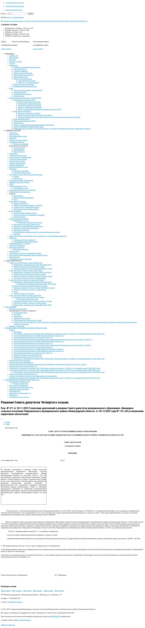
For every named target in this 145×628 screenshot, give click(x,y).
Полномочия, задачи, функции (20, 259)
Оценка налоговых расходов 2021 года (23, 374)
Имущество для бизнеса (22, 111)
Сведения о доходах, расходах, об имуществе (30, 278)
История (12, 59)
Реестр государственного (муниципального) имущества (34, 125)
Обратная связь (14, 391)
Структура (13, 132)
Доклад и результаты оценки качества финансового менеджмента (33, 376)
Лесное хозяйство (20, 69)
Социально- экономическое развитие (27, 67)
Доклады (17, 234)
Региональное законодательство (29, 104)
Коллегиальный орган (22, 119)
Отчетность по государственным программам (25, 175)
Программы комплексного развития (22, 190)
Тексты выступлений (17, 161)
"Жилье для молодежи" (22, 318)
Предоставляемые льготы (18, 167)
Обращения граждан (16, 142)
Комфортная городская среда (19, 192)
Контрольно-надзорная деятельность (27, 224)
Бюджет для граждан (16, 326)
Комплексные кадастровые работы (26, 209)
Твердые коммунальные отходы (25, 213)
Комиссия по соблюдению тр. (20, 393)
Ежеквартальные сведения (19, 389)
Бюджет (12, 330)
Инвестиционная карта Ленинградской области (35, 115)
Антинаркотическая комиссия (24, 240)
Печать (7, 422)
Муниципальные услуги (18, 186)
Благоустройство (15, 211)
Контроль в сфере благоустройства (26, 228)
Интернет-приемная (21, 144)
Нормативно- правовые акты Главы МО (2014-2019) (32, 272)
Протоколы (18, 332)
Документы (13, 153)
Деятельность (18, 196)
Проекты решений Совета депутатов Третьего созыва (33, 276)
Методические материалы (18, 385)
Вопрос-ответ (18, 123)
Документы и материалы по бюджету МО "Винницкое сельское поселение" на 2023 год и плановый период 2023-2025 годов (54, 368)
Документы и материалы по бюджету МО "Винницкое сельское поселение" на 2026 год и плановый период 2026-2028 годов (59, 359)
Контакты (12, 138)
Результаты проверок (21, 171)
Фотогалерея (14, 58)
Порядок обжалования (17, 163)
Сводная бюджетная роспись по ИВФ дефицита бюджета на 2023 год (39, 341)
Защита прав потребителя (23, 73)
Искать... (4, 13)
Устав (16, 291)
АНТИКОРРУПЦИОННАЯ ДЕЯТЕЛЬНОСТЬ (22, 380)
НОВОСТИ (13, 56)
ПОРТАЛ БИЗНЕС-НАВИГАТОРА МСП (29, 127)
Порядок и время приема (18, 140)
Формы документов (21, 203)
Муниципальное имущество (24, 84)
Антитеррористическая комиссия (26, 242)
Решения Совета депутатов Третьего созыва (29, 274)
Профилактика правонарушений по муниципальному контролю (37, 232)
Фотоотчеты (18, 178)
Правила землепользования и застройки (28, 205)
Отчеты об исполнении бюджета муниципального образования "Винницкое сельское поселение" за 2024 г (52, 345)
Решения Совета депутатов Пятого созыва (29, 297)
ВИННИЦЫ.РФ (55, 616)
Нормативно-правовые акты (19, 382)
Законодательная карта (14, 10)
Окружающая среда (21, 77)
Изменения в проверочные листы (30, 222)
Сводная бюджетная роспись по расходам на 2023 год (33, 343)
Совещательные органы (18, 155)
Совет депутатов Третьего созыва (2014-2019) (25, 270)
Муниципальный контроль (19, 219)
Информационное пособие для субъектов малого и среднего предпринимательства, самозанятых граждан (52, 129)
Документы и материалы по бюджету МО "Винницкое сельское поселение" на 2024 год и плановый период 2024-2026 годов (54, 370)
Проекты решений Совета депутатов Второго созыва (33, 268)
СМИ (11, 184)
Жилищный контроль (21, 230)
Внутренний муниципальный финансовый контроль (28, 255)
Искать (31, 13)
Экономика (13, 65)
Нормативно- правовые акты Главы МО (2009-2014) (32, 265)
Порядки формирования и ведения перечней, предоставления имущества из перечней (49, 117)
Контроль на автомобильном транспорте (28, 226)
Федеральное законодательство (29, 102)
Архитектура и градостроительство (26, 207)
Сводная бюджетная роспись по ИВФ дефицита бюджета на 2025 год (39, 351)
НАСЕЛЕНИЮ (10, 307)
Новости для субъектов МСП (28, 83)
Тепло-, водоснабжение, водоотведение (28, 90)
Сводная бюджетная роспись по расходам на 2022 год (33, 337)
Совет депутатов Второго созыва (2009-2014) (25, 263)
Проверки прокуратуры (22, 173)
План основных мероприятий (20, 157)
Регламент (17, 314)
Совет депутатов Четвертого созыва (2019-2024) (26, 280)
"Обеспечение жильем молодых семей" (28, 320)
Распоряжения (19, 150)
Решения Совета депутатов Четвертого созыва (30, 286)
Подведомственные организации (21, 180)
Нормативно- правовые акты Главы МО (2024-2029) (32, 305)
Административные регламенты (29, 106)
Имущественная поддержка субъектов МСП (25, 98)
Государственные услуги (15, 3)
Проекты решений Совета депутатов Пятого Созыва (33, 301)
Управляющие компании (23, 94)
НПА (15, 199)
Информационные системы (19, 182)
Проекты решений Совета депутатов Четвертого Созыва (34, 288)
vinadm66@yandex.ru (15, 602)
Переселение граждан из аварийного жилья (25, 253)
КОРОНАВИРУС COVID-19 (19, 244)
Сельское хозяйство (21, 71)
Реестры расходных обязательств (21, 362)
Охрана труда (14, 251)
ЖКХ (11, 88)
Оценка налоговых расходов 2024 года (28, 355)
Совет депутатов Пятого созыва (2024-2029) (25, 295)
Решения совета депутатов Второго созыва (29, 267)
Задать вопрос (6, 49)
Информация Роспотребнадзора (25, 86)
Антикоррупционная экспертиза (21, 387)
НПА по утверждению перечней (30, 107)
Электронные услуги (21, 188)
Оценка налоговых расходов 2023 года (28, 357)
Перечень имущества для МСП (29, 113)
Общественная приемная (15, 6)
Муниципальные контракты (24, 198)
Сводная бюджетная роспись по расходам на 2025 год (33, 353)
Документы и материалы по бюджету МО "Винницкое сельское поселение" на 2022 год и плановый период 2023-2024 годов (59, 334)
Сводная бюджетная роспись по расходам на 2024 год (33, 347)
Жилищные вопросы (16, 247)
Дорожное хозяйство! (17, 245)
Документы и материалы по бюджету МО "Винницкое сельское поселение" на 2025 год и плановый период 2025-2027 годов (54, 378)
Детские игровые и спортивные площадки (29, 215)
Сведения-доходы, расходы (19, 397)
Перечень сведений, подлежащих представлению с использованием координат (38, 236)
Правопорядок (14, 257)
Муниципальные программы (19, 361)
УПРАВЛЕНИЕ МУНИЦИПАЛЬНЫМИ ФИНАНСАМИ (26, 328)
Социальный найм (20, 313)
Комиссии (13, 238)
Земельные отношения (17, 201)
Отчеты (16, 176)
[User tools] (2, 419)
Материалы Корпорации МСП (25, 121)
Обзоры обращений (16, 165)
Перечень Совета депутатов (24, 293)
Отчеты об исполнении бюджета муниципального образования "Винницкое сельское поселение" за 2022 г (48, 364)
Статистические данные (18, 159)
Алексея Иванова (24, 620)
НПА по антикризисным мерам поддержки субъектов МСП (39, 109)
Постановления (19, 148)
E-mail (7, 424)
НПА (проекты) (19, 152)
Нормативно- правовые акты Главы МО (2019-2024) (32, 282)
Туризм (12, 63)
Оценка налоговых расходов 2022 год (23, 366)
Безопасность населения (18, 309)
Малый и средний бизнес (23, 79)
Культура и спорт (15, 61)
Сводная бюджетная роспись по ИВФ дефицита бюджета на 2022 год (39, 336)
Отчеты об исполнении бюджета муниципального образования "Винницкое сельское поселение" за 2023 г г (53, 339)
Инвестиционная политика (23, 75)
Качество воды (19, 96)
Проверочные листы (21, 221)
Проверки (13, 169)
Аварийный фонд (20, 92)
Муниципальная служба (18, 136)
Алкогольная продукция (26, 81)
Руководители (14, 134)
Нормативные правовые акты (24, 100)
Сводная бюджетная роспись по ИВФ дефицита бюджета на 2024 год (39, 349)
